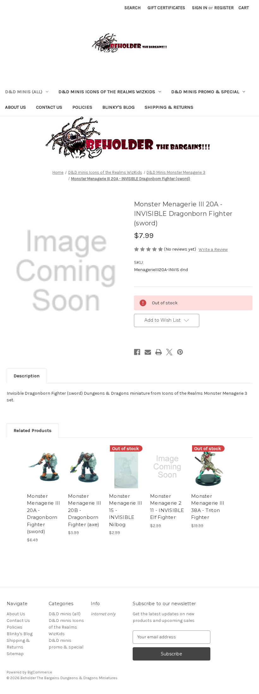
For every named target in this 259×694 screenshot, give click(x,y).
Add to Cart (44, 474)
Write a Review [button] (213, 249)
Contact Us (49, 107)
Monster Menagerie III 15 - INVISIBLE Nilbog (125, 510)
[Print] (158, 352)
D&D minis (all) (23, 91)
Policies (82, 107)
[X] (169, 352)
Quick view (44, 459)
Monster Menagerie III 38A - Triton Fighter (207, 506)
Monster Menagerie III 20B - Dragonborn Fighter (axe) (84, 510)
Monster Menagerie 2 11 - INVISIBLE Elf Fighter (167, 506)
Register (224, 7)
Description (26, 376)
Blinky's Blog (118, 107)
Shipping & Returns (169, 107)
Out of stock (126, 474)
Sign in (199, 7)
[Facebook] (137, 352)
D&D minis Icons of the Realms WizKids (106, 91)
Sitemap (15, 653)
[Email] (148, 352)
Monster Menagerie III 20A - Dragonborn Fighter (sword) (43, 514)
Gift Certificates (166, 7)
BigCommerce (39, 672)
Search (132, 7)
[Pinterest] (180, 352)
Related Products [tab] (32, 430)
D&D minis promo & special (205, 91)
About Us (15, 107)
